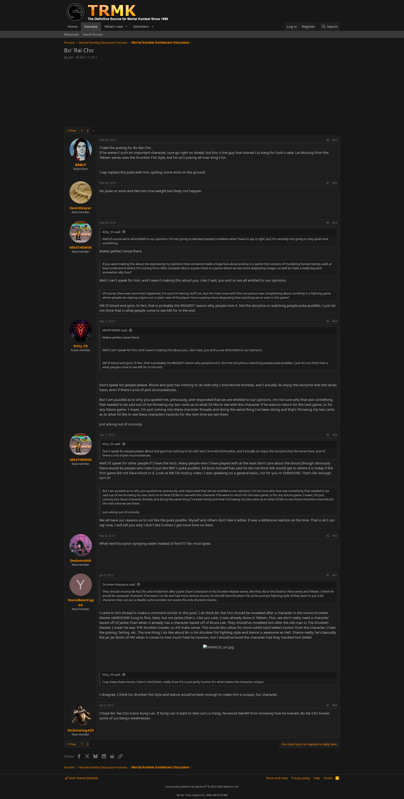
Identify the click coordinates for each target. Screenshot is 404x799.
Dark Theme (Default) (83, 778)
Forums (90, 26)
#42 (334, 183)
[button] (126, 26)
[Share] (328, 140)
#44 (334, 321)
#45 (334, 435)
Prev (73, 130)
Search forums (93, 34)
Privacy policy (300, 778)
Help (317, 778)
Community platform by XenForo (202, 786)
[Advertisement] (202, 94)
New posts (71, 34)
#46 (334, 536)
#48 (334, 705)
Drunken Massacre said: (118, 584)
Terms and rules (277, 778)
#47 (334, 575)
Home (72, 26)
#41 (334, 140)
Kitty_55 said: (111, 232)
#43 (334, 223)
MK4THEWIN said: (114, 330)
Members (141, 26)
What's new (114, 26)
